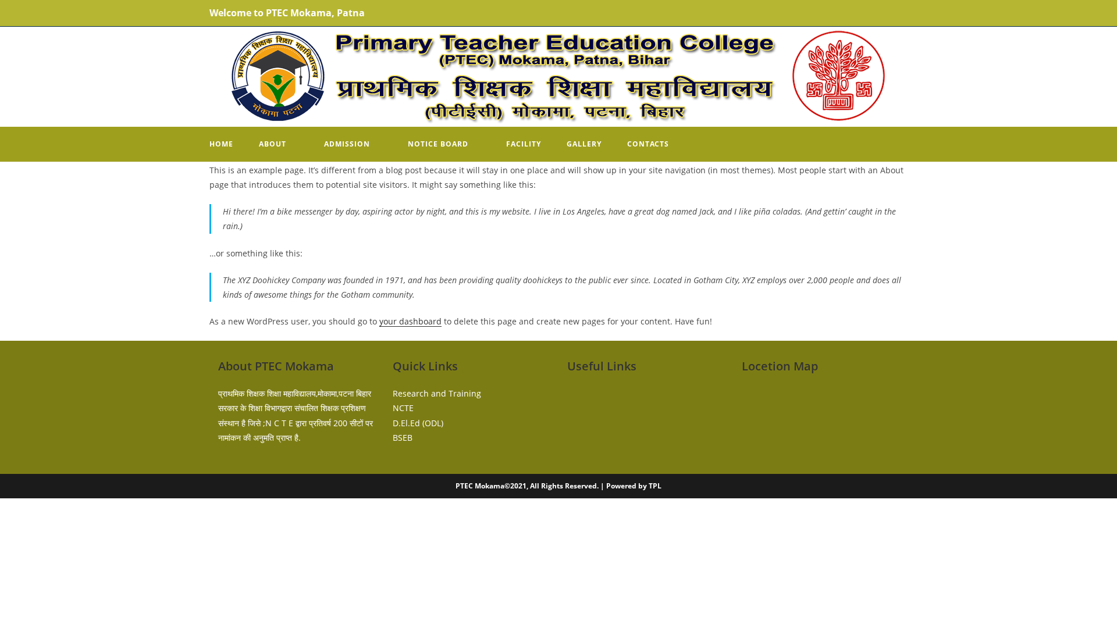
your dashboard (410, 321)
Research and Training (437, 393)
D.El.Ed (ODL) (418, 423)
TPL (655, 486)
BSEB (402, 437)
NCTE (403, 407)
